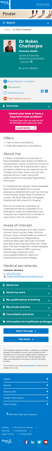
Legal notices (7, 434)
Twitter (42, 91)
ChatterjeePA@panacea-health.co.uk (24, 276)
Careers (5, 427)
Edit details (25, 339)
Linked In (46, 91)
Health (7, 379)
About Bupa (9, 404)
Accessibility (21, 430)
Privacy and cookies (23, 427)
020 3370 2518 (13, 273)
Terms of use (42, 4)
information (30, 365)
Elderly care (9, 391)
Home (7, 29)
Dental (7, 385)
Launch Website (30, 68)
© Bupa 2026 (25, 434)
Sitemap (5, 430)
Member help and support (22, 414)
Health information (13, 398)
